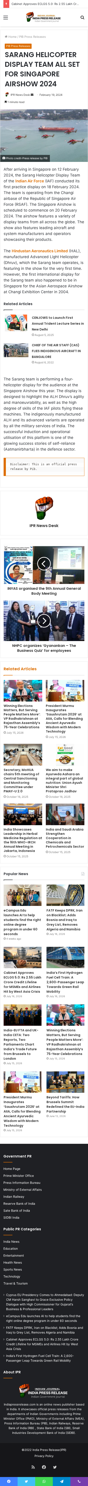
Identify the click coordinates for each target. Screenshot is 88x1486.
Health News (12, 1262)
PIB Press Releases (32, 36)
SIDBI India (11, 1217)
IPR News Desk (20, 94)
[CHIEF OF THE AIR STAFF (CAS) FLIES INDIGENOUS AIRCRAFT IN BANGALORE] (16, 350)
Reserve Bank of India (19, 1203)
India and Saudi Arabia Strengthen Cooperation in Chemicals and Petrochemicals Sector (65, 838)
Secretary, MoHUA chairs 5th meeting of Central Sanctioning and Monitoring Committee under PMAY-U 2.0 (21, 780)
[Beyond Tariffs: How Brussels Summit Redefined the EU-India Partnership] (65, 1082)
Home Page (11, 1169)
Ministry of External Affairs (22, 1189)
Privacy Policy (44, 1456)
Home (12, 36)
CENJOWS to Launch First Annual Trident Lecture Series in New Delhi (58, 323)
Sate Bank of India (16, 1210)
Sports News (12, 1269)
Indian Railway (13, 1196)
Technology (11, 1276)
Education (10, 1248)
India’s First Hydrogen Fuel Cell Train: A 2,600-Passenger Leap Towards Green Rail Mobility (65, 982)
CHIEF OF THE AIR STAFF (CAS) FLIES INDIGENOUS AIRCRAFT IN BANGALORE (56, 351)
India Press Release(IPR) (49, 1450)
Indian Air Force (29, 181)
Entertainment (13, 1255)
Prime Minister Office (18, 1176)
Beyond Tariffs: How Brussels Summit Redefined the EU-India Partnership (65, 1104)
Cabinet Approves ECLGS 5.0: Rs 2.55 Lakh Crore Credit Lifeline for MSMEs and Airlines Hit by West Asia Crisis (22, 982)
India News (11, 1241)
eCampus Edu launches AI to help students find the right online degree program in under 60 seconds (22, 922)
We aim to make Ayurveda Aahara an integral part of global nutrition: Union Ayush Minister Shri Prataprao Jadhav (64, 780)
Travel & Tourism (15, 1283)
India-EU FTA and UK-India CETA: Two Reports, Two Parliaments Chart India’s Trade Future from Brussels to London (21, 1044)
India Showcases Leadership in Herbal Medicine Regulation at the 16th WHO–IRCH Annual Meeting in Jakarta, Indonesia (23, 840)
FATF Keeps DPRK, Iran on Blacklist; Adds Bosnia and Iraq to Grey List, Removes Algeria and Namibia (64, 920)
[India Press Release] (44, 17)
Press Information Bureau (21, 1182)
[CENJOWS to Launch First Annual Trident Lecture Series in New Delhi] (16, 323)
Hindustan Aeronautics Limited (40, 251)
